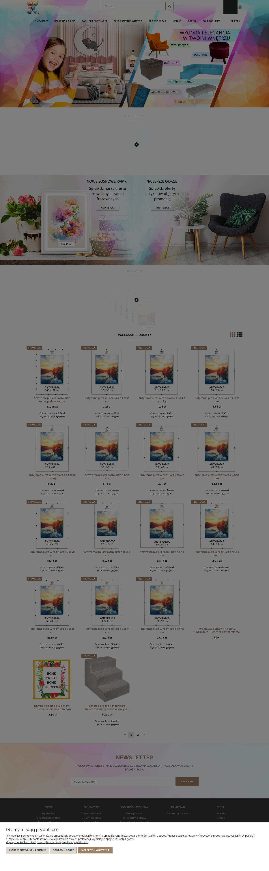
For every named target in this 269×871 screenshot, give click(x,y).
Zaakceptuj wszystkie (95, 850)
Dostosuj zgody (63, 850)
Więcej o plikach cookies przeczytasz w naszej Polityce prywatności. (47, 842)
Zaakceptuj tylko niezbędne (27, 850)
